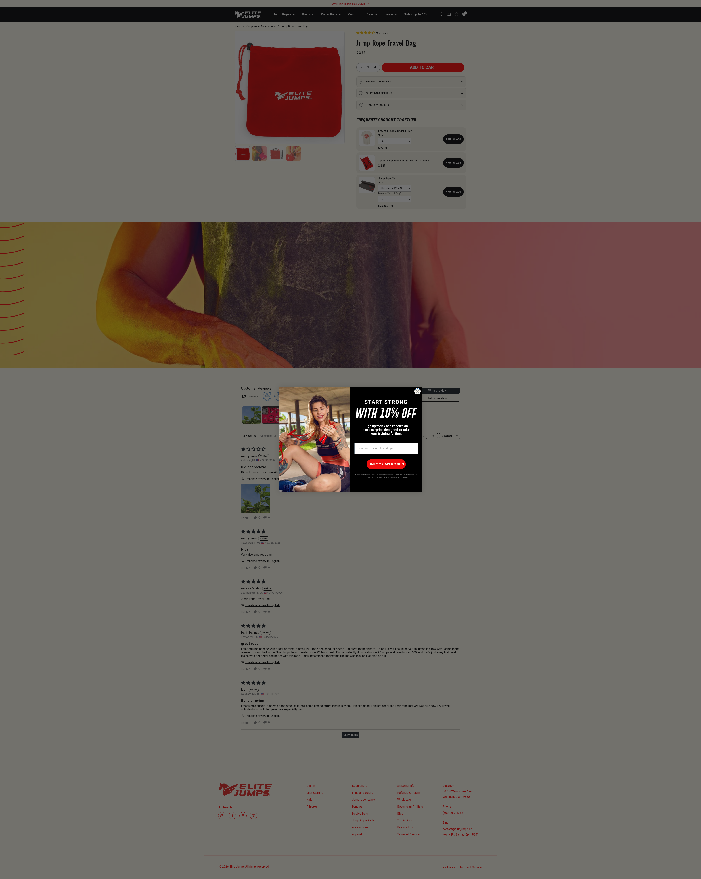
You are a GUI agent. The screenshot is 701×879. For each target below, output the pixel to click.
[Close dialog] (417, 391)
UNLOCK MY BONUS (386, 464)
